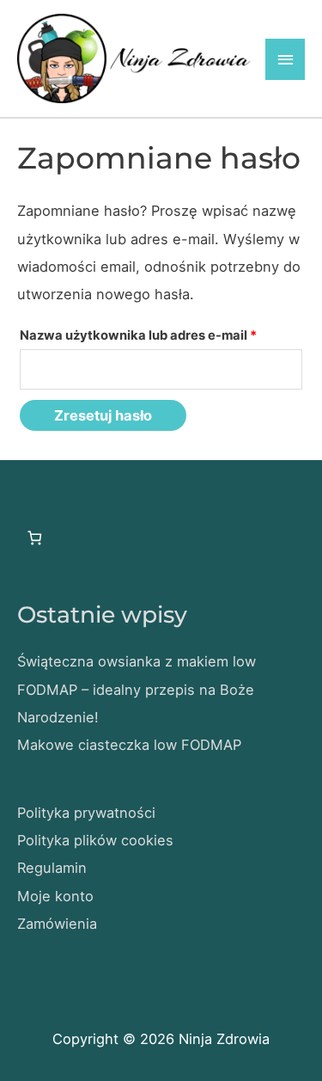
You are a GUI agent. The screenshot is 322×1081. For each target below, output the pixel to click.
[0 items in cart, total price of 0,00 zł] (34, 538)
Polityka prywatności (86, 812)
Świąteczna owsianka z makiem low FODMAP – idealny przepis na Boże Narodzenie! (136, 689)
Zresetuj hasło (103, 415)
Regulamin (52, 867)
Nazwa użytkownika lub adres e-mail (161, 335)
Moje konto (55, 896)
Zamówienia (57, 923)
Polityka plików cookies (95, 840)
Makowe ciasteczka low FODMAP (129, 744)
